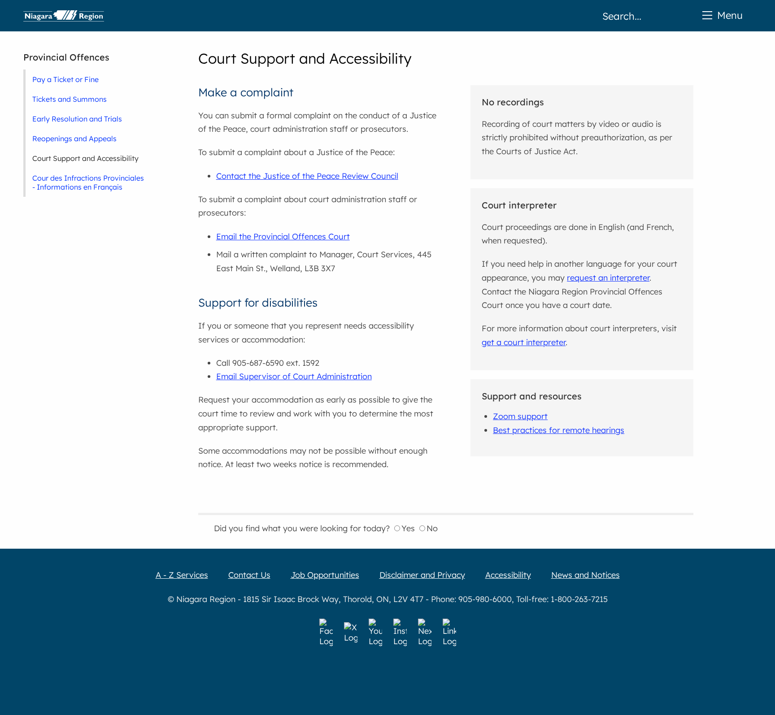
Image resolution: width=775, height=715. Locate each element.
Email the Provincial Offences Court (283, 236)
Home (63, 15)
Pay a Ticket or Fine (65, 79)
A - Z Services (182, 575)
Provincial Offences (66, 57)
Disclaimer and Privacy (422, 575)
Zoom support (520, 416)
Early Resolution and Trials (77, 118)
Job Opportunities (325, 575)
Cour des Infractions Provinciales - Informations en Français (88, 182)
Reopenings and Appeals (74, 138)
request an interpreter (608, 278)
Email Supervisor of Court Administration (294, 376)
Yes (408, 528)
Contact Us (249, 575)
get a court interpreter (524, 342)
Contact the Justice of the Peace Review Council (307, 176)
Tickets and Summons (69, 99)
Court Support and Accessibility (85, 158)
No (432, 528)
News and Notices (585, 575)
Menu (730, 15)
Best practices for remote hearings (558, 430)
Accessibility (508, 575)
